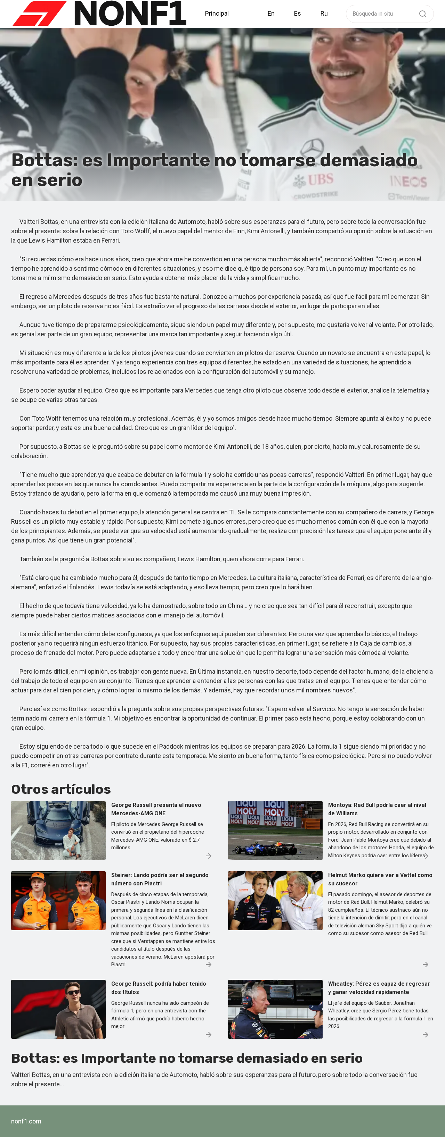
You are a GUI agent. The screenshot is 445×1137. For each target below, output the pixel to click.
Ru (324, 13)
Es (297, 13)
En (271, 13)
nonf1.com (26, 1121)
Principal (217, 13)
